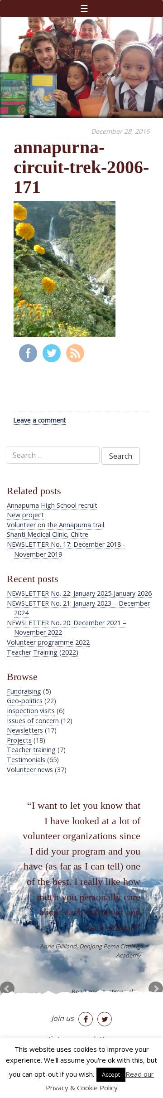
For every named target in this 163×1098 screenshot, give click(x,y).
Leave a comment (40, 420)
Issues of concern (33, 720)
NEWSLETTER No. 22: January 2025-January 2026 (79, 593)
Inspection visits (31, 710)
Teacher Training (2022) (42, 652)
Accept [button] (111, 1074)
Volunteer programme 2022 (48, 642)
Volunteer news (30, 769)
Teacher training (31, 749)
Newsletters (25, 730)
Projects (19, 740)
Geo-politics (25, 700)
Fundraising (24, 691)
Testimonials (26, 759)
